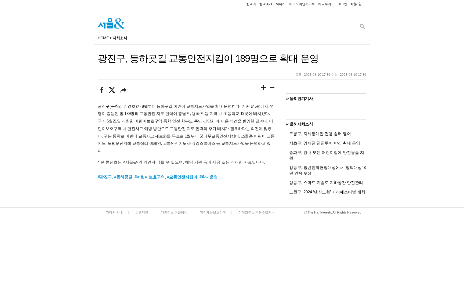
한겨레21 (266, 4)
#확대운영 (209, 177)
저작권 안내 (114, 212)
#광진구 (105, 177)
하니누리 (324, 4)
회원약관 (141, 212)
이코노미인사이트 (302, 4)
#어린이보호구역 (150, 177)
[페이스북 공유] (102, 90)
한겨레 (251, 4)
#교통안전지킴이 (182, 177)
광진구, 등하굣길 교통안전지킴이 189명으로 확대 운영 (208, 58)
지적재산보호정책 (213, 212)
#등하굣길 (123, 177)
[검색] (362, 28)
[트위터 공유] (112, 90)
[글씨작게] (272, 88)
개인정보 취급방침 (174, 212)
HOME (103, 38)
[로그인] (341, 5)
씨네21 (281, 4)
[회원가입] (355, 5)
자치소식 (120, 38)
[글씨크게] (263, 88)
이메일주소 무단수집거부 (256, 212)
